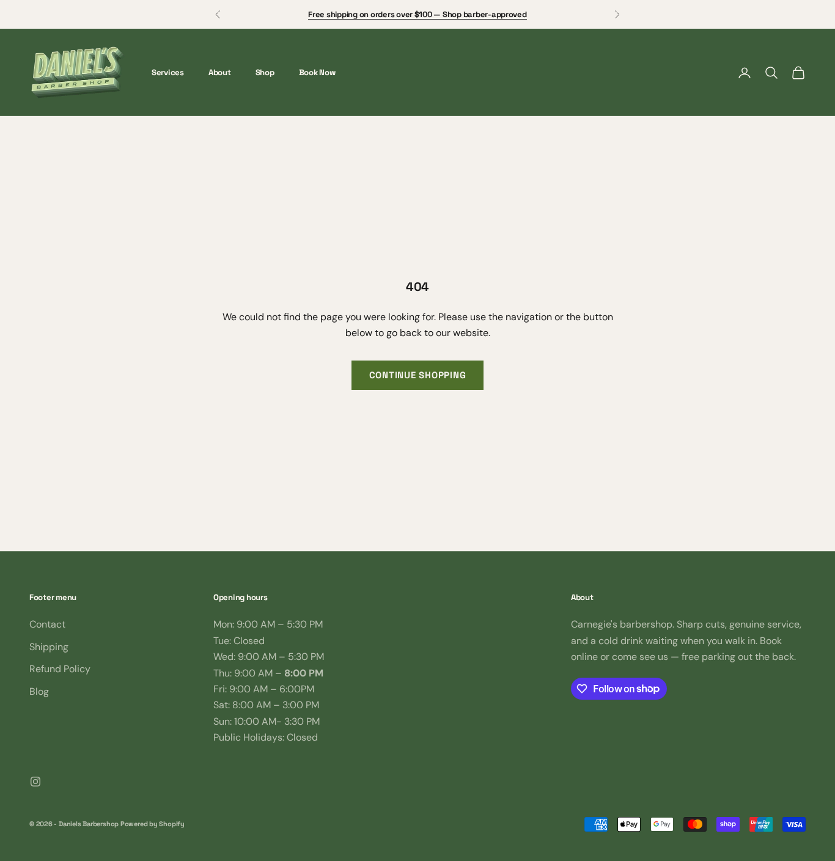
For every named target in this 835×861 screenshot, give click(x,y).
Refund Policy (59, 668)
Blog (39, 691)
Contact (47, 624)
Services (168, 72)
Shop (265, 72)
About (219, 72)
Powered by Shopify (152, 823)
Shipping (48, 646)
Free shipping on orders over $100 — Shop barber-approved (417, 14)
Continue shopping (417, 375)
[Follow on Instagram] (35, 781)
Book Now (317, 72)
